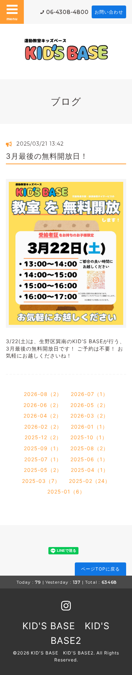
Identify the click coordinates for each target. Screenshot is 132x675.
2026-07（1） (89, 394)
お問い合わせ (109, 12)
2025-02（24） (89, 481)
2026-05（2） (89, 405)
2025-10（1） (88, 437)
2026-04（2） (42, 415)
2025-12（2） (43, 437)
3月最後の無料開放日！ (47, 156)
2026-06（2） (42, 405)
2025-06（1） (89, 459)
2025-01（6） (66, 491)
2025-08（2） (89, 448)
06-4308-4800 (67, 12)
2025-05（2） (43, 470)
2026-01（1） (89, 426)
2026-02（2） (43, 426)
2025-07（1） (43, 459)
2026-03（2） (89, 415)
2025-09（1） (43, 448)
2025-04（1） (90, 470)
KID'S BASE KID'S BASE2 (62, 653)
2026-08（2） (43, 394)
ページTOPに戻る (100, 569)
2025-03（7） (41, 481)
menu (12, 18)
